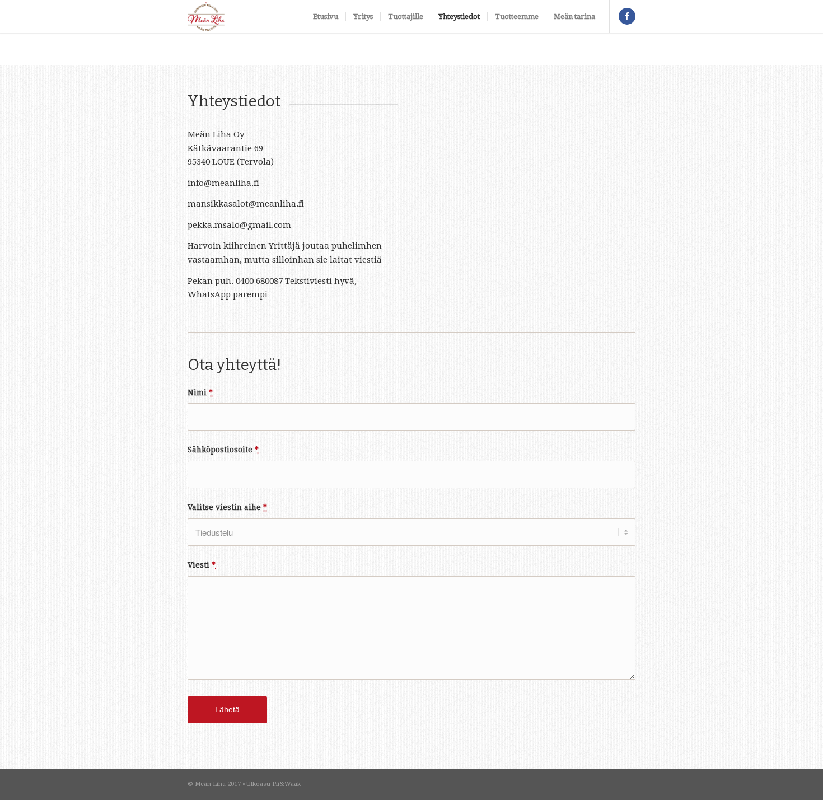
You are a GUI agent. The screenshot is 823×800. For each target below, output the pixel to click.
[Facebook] (627, 16)
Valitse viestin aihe (227, 507)
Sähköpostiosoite (223, 449)
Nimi (200, 392)
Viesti (202, 564)
